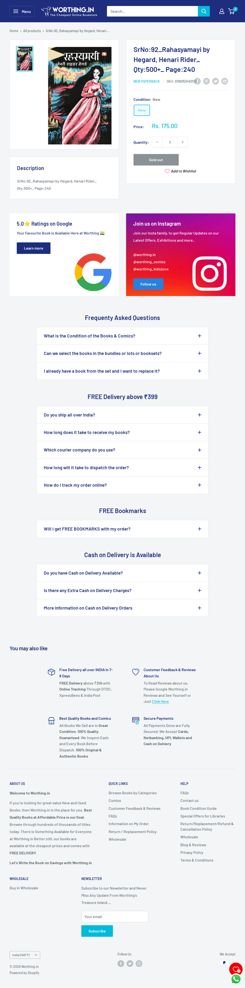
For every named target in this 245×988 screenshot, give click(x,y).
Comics (115, 800)
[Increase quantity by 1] (183, 142)
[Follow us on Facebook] (120, 963)
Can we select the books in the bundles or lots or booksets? (103, 353)
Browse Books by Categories (133, 792)
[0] (231, 11)
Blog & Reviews (193, 844)
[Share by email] (224, 81)
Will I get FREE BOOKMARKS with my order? (87, 528)
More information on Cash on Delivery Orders (88, 608)
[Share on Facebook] (197, 81)
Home (14, 31)
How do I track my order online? (75, 485)
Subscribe (97, 931)
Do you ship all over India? (69, 414)
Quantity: (141, 142)
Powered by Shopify (24, 973)
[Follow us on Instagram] (139, 963)
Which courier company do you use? (79, 449)
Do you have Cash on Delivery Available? (83, 573)
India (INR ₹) (20, 955)
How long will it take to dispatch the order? (86, 467)
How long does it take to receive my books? (87, 432)
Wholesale (117, 839)
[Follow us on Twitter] (130, 963)
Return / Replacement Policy (133, 831)
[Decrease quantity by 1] (157, 142)
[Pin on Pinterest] (206, 81)
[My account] (221, 11)
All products (32, 31)
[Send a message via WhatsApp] (236, 979)
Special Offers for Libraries (202, 816)
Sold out (156, 159)
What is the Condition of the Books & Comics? (89, 335)
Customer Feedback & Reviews (135, 808)
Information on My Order (129, 823)
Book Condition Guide (198, 808)
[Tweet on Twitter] (215, 81)
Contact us (189, 800)
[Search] (204, 11)
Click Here (160, 701)
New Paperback (147, 81)
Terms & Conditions (196, 860)
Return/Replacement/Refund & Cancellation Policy (207, 826)
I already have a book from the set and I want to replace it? (102, 371)
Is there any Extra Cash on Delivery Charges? (88, 590)
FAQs (113, 816)
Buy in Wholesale (24, 887)
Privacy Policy (191, 852)
